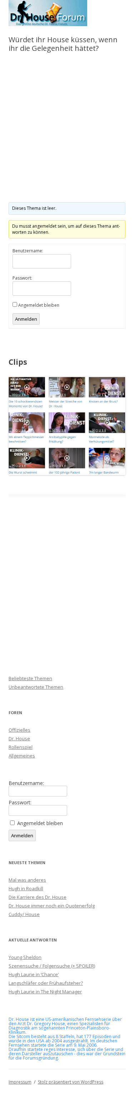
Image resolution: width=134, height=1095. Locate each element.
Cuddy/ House (24, 914)
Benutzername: (28, 251)
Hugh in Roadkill (26, 888)
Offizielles (19, 730)
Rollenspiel (21, 747)
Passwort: (22, 278)
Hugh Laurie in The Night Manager (45, 991)
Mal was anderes (27, 880)
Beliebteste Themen (30, 678)
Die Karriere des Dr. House (37, 897)
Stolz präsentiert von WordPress (70, 1082)
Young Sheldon (25, 957)
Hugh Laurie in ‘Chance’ (34, 974)
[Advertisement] (67, 128)
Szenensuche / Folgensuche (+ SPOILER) (52, 966)
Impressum (20, 1082)
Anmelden (26, 319)
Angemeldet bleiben (38, 305)
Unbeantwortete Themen (36, 687)
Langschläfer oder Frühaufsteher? (46, 983)
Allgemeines (22, 755)
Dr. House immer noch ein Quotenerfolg (52, 905)
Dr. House (19, 738)
